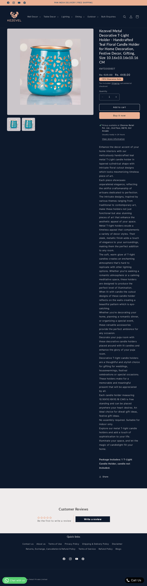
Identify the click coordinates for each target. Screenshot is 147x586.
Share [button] (105, 476)
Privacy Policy (72, 544)
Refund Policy (106, 549)
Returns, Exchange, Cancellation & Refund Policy (51, 549)
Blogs (118, 549)
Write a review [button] (92, 519)
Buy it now (119, 115)
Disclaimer (117, 544)
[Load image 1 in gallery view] (13, 124)
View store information (113, 139)
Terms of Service (87, 549)
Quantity (103, 91)
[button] (34, 17)
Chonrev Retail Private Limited (34, 579)
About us (41, 544)
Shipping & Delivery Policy (95, 544)
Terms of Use (55, 544)
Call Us (135, 580)
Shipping (115, 83)
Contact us (27, 544)
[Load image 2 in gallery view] (28, 124)
